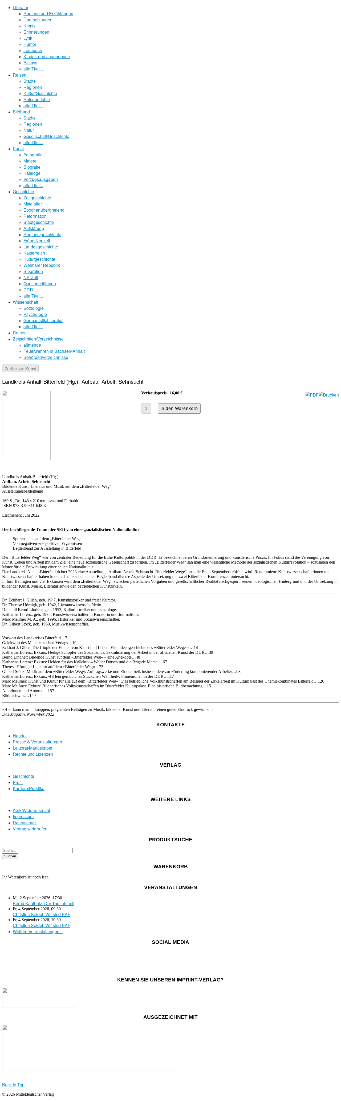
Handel (20, 735)
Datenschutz (24, 822)
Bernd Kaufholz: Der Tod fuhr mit (43, 903)
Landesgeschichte (40, 247)
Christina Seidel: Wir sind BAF (41, 914)
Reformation (35, 216)
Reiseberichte (36, 99)
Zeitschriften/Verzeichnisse (38, 339)
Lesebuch (32, 50)
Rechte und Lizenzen (33, 754)
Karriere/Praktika (28, 788)
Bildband (21, 112)
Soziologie (33, 308)
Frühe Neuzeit (36, 240)
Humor (29, 44)
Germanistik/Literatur (43, 320)
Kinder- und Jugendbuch (46, 56)
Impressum (23, 816)
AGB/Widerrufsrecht (31, 810)
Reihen (20, 333)
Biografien (33, 271)
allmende (32, 345)
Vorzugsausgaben (40, 179)
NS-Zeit (30, 277)
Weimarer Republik (41, 265)
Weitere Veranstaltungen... (38, 931)
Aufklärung (33, 228)
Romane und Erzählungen (48, 13)
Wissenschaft (25, 302)
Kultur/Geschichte (40, 93)
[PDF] (312, 395)
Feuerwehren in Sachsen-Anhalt (54, 351)
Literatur (20, 7)
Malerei (30, 161)
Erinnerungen (36, 32)
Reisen (19, 75)
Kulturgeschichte (39, 259)
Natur (28, 130)
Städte (29, 81)
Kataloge (31, 173)
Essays (30, 63)
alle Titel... (33, 69)
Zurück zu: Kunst (20, 369)
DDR (28, 290)
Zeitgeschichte (37, 198)
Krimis (29, 26)
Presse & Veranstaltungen (37, 742)
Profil (18, 782)
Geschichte (23, 191)
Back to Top (13, 1085)
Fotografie (33, 155)
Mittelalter (32, 204)
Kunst (18, 148)
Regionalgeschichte (42, 234)
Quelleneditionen (39, 283)
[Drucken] (329, 395)
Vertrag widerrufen (30, 829)
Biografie (31, 167)
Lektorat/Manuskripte (32, 748)
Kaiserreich (34, 253)
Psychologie (35, 314)
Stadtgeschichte (38, 222)
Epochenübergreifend (43, 210)
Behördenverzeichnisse (45, 357)
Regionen (32, 87)
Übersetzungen (37, 20)
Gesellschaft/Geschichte (46, 136)
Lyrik (27, 38)
